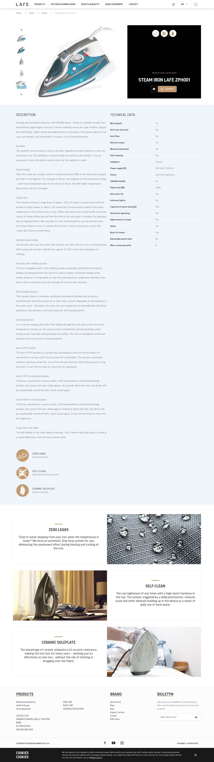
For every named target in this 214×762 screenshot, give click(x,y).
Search (173, 4)
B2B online (115, 719)
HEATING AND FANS (24, 730)
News (112, 705)
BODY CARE (68, 705)
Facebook (105, 743)
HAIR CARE (67, 702)
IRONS (31, 13)
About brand (115, 702)
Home (18, 13)
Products (39, 4)
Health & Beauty (90, 4)
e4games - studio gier (187, 743)
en (182, 4)
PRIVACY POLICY (96, 758)
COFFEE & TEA (22, 716)
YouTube (113, 743)
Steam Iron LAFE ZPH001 (65, 13)
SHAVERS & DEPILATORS (73, 709)
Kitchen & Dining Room (63, 4)
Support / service (117, 712)
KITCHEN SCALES (23, 726)
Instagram (122, 743)
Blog (112, 709)
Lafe (22, 4)
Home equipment (114, 4)
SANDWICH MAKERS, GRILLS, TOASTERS (33, 719)
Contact (133, 4)
